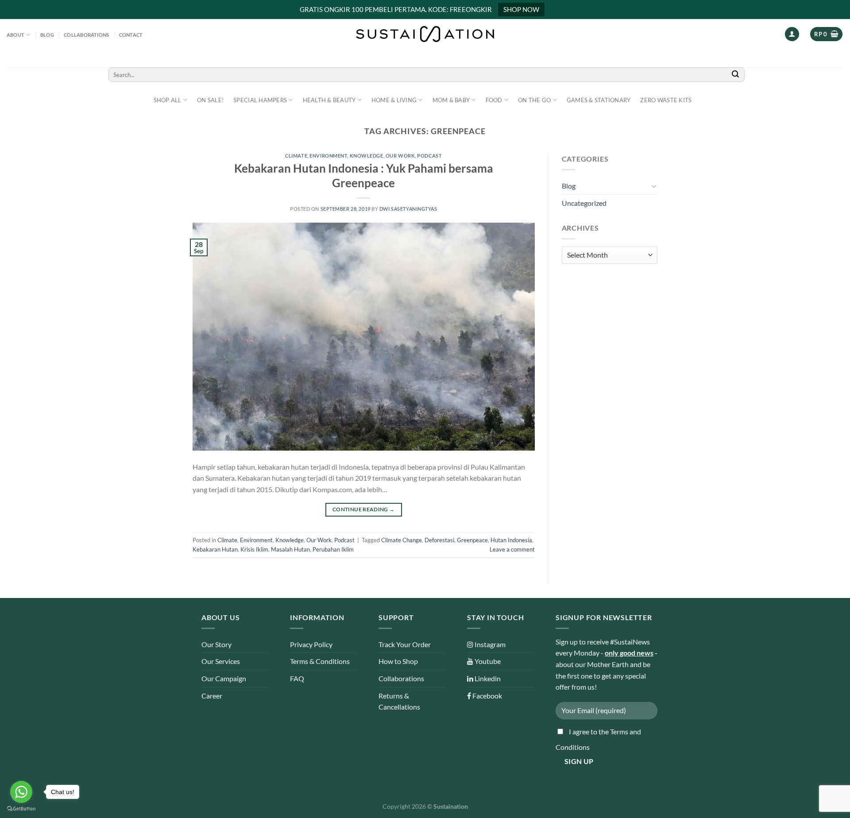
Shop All (168, 100)
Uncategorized (584, 203)
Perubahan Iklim (333, 549)
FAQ (297, 678)
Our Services (220, 661)
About (15, 35)
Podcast (429, 155)
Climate (296, 155)
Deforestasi (439, 540)
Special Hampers (260, 100)
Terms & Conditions (320, 661)
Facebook (486, 695)
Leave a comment (512, 549)
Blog (47, 35)
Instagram (489, 644)
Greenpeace (472, 540)
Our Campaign (223, 678)
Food (494, 100)
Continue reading (363, 509)
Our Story (216, 644)
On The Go (534, 100)
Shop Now (521, 9)
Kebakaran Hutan (215, 549)
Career (211, 695)
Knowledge (366, 155)
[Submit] (735, 74)
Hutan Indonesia (511, 540)
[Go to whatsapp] (21, 792)
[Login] (792, 34)
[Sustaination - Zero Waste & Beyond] (425, 34)
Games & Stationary (599, 100)
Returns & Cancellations (399, 701)
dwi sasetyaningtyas (408, 209)
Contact (131, 35)
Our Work (400, 155)
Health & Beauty (329, 100)
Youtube (487, 661)
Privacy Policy (311, 644)
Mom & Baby (451, 100)
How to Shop (398, 661)
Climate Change (401, 540)
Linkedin (487, 678)
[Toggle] (653, 186)
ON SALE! (210, 100)
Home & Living (394, 100)
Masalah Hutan (290, 549)
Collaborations (86, 35)
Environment (328, 155)
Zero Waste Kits (666, 100)
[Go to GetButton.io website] (21, 809)
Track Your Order (405, 644)
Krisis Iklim (254, 549)
